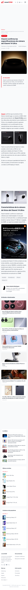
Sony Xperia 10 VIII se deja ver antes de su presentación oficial (16, 446)
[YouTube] (19, 2)
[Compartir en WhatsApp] (8, 48)
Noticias (3, 29)
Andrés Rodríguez (22, 46)
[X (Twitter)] (15, 2)
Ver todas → (4, 579)
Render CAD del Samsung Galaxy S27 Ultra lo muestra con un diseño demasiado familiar (16, 441)
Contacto (17, 571)
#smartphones (11, 277)
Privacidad (17, 573)
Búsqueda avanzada (20, 558)
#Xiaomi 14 (4, 280)
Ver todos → (5, 471)
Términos (17, 575)
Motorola (3, 577)
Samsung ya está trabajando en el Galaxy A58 (15, 456)
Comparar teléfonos (20, 556)
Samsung (3, 571)
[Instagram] (17, 2)
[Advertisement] (14, 100)
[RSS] (21, 2)
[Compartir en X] (6, 48)
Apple (2, 573)
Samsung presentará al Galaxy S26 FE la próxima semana (16, 460)
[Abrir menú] (25, 2)
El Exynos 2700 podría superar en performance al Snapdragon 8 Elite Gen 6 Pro (16, 436)
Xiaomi (3, 114)
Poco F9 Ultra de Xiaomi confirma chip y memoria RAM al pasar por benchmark (16, 451)
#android (4, 277)
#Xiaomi (18, 277)
